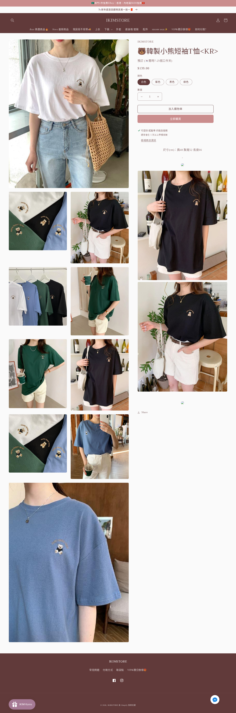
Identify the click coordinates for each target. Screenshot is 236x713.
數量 (140, 90)
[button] (12, 20)
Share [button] (144, 412)
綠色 (186, 82)
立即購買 (175, 119)
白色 (143, 82)
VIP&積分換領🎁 (137, 670)
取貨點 (120, 670)
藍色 (158, 82)
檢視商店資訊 (148, 140)
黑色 (172, 82)
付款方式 (108, 670)
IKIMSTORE (113, 705)
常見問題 (94, 670)
